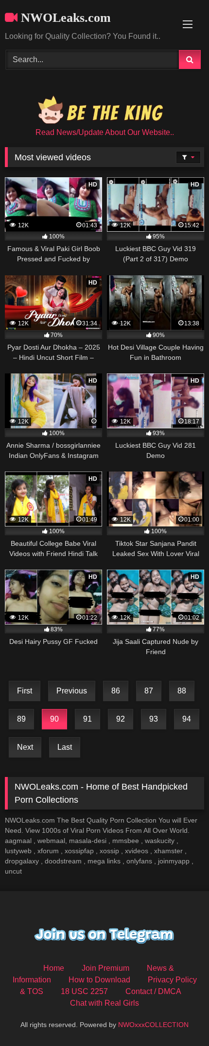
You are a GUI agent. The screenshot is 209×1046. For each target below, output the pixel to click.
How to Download (99, 980)
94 (186, 719)
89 (21, 719)
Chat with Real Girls (104, 1003)
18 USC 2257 (84, 991)
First (24, 691)
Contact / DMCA (153, 991)
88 (181, 691)
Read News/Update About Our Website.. (104, 132)
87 (148, 691)
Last (64, 747)
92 (120, 719)
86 (115, 691)
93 (153, 719)
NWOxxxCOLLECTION (153, 1025)
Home (53, 968)
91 (87, 719)
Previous (71, 691)
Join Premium (105, 968)
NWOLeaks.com (64, 18)
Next (25, 747)
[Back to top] (179, 1017)
